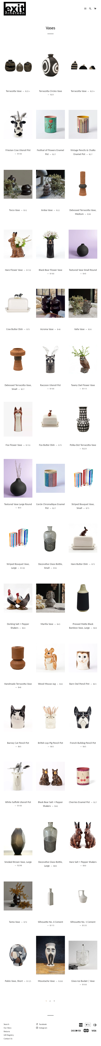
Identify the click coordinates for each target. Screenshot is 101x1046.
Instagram (43, 1028)
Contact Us (8, 1039)
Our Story (7, 1028)
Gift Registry (9, 1035)
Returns (7, 1032)
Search (6, 1024)
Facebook (43, 1024)
